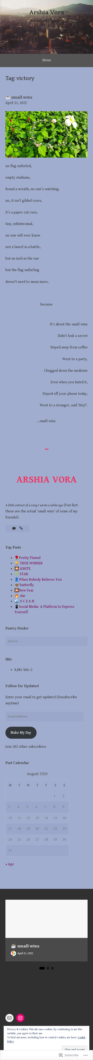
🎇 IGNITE (22, 569)
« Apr (9, 864)
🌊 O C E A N (24, 601)
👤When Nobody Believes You (38, 579)
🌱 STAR (21, 574)
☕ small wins (18, 97)
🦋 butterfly (24, 585)
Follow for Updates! (22, 686)
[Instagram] (20, 1018)
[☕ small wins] (21, 528)
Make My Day (21, 733)
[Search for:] (46, 641)
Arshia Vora (46, 12)
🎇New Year (24, 590)
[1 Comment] (14, 528)
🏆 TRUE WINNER (28, 563)
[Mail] (9, 1018)
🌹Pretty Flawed (27, 558)
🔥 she (19, 596)
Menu (46, 60)
